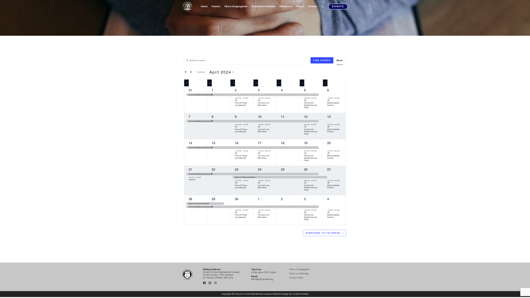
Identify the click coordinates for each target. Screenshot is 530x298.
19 (306, 142)
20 (329, 142)
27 (329, 169)
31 (190, 90)
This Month (201, 72)
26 (306, 169)
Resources (286, 6)
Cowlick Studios (300, 294)
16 (236, 142)
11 (282, 116)
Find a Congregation (236, 6)
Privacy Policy (296, 277)
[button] (322, 6)
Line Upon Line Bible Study (263, 104)
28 (190, 198)
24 (259, 169)
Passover (192, 179)
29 (213, 198)
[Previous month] (185, 72)
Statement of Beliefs (263, 6)
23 (236, 169)
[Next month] (191, 72)
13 (329, 116)
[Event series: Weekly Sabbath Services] (328, 100)
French (300, 6)
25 (282, 169)
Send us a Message (299, 273)
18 (282, 142)
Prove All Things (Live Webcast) (241, 104)
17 (259, 142)
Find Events (322, 60)
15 (213, 142)
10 (259, 116)
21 (190, 169)
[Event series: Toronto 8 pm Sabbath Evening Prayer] (305, 100)
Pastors (216, 6)
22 (213, 169)
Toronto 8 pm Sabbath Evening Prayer (310, 105)
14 (190, 142)
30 (236, 198)
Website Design (281, 294)
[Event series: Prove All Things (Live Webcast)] (236, 100)
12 (306, 116)
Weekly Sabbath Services (333, 104)
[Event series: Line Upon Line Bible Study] (259, 100)
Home (204, 6)
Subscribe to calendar (323, 233)
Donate (338, 6)
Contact (312, 6)
